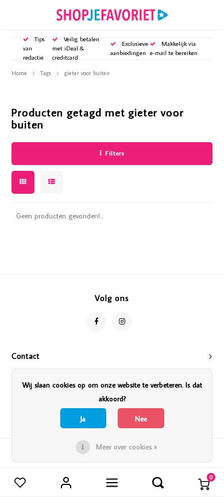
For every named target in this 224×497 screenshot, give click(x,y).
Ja (83, 418)
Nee (141, 418)
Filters (114, 153)
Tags (45, 73)
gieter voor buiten (87, 73)
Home (19, 73)
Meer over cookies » (126, 446)
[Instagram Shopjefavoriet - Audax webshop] (122, 322)
